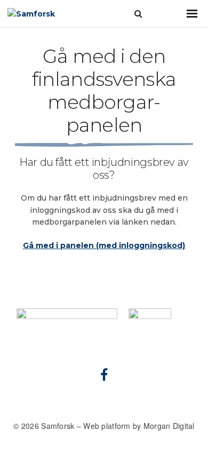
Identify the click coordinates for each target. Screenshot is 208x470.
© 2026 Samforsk (44, 425)
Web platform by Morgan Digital (138, 425)
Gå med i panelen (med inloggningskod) (104, 245)
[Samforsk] (50, 13)
